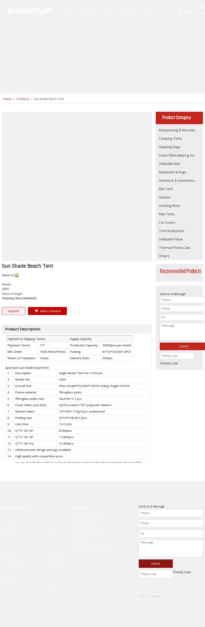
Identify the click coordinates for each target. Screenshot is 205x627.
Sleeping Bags (169, 147)
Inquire (13, 311)
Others (164, 256)
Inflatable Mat (169, 163)
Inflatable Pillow (171, 239)
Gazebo (164, 197)
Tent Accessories (171, 231)
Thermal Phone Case (174, 247)
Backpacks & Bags (172, 172)
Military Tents (55, 541)
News (128, 11)
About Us (87, 11)
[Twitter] (20, 617)
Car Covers (167, 222)
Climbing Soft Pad (13, 584)
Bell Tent (166, 189)
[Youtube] (28, 617)
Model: (6, 284)
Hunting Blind (169, 205)
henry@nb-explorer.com (98, 546)
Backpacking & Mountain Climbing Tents (181, 130)
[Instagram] (36, 617)
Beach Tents (55, 528)
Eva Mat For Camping (15, 571)
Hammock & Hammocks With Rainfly (181, 180)
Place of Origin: (12, 293)
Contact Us (149, 11)
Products (109, 11)
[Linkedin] (13, 617)
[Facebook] (5, 617)
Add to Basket (50, 311)
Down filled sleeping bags (178, 155)
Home (68, 11)
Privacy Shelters (57, 547)
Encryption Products (15, 516)
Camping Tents (170, 138)
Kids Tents (167, 214)
